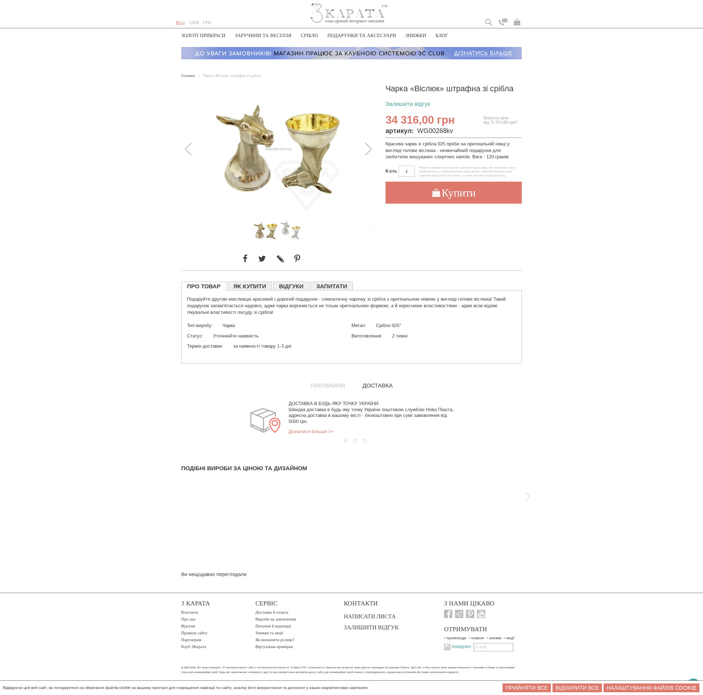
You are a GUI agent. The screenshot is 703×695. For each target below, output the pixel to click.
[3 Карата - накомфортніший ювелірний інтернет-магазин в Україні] (349, 10)
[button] (194, 23)
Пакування (327, 385)
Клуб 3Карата (193, 646)
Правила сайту (194, 633)
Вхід (180, 22)
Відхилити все (577, 687)
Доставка (377, 385)
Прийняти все (527, 687)
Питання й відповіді (273, 626)
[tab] (203, 286)
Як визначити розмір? (274, 640)
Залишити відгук (408, 104)
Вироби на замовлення (275, 619)
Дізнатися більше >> (311, 431)
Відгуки (188, 626)
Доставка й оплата (271, 612)
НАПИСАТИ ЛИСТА (370, 616)
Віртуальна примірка (274, 646)
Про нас (188, 619)
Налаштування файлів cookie (651, 687)
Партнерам (191, 640)
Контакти (189, 612)
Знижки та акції (269, 633)
